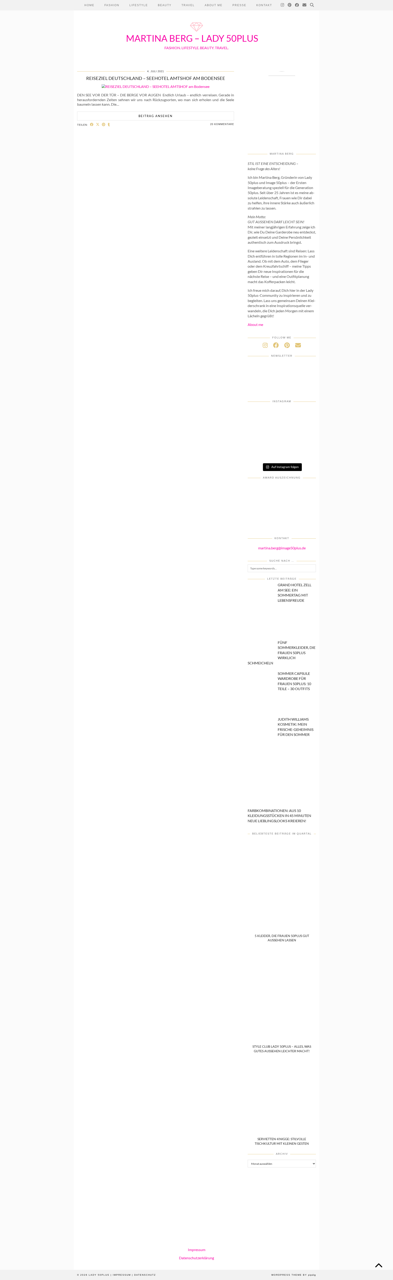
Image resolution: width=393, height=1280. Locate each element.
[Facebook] (297, 5)
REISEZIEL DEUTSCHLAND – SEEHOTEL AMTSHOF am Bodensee (155, 78)
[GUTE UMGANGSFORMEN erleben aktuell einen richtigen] (259, 427)
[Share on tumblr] (109, 124)
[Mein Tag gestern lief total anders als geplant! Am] (282, 414)
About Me (213, 5)
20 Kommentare (222, 124)
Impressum (196, 1249)
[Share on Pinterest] (104, 124)
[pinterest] (287, 345)
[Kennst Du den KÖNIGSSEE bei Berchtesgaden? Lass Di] (304, 427)
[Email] (304, 5)
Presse (239, 5)
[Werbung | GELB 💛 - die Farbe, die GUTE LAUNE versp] (304, 440)
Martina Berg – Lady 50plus (192, 38)
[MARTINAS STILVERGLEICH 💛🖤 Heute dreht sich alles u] (282, 453)
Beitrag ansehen (156, 116)
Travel (188, 5)
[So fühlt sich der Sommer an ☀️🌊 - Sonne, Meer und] (304, 453)
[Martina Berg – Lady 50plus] (196, 32)
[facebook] (276, 345)
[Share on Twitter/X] (98, 124)
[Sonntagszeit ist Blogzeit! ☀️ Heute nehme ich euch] (282, 427)
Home (89, 5)
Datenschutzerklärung (196, 1257)
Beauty (164, 5)
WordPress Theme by (293, 1275)
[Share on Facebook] (92, 124)
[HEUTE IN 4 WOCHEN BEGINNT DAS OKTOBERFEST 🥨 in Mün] (304, 414)
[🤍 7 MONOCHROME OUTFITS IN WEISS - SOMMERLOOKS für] (259, 440)
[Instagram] (283, 5)
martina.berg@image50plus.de (282, 548)
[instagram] (265, 345)
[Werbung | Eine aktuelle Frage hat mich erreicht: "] (282, 440)
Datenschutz (145, 1275)
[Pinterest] (290, 5)
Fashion (111, 5)
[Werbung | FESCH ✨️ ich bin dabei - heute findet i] (259, 414)
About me (255, 324)
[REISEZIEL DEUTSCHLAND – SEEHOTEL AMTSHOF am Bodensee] (155, 86)
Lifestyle (138, 5)
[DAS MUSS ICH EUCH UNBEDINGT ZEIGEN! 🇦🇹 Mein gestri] (259, 453)
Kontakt (264, 5)
